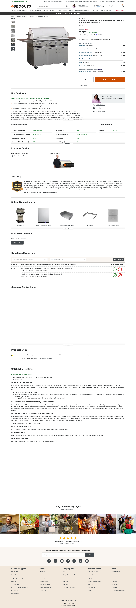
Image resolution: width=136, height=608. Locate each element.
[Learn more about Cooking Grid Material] (124, 52)
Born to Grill (91, 587)
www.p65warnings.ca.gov (45, 358)
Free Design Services (70, 1)
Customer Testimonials (69, 587)
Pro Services (80, 1)
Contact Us (14, 572)
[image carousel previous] (13, 18)
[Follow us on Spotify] (87, 561)
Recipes (90, 590)
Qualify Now (101, 34)
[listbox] (13, 32)
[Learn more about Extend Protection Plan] (124, 71)
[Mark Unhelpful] (120, 269)
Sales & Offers (116, 572)
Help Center (14, 590)
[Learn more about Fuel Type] (124, 46)
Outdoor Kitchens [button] (35, 10)
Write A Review (17, 242)
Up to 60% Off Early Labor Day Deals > (68, 13)
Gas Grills (32, 16)
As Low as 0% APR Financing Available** (53, 1)
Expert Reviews (92, 575)
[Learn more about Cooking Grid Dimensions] (29, 134)
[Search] (67, 6)
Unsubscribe (15, 594)
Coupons (114, 581)
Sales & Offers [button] (119, 10)
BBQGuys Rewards (45, 584)
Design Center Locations (91, 1)
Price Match (43, 575)
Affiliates (65, 581)
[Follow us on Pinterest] (74, 561)
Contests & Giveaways (118, 590)
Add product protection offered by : (90, 69)
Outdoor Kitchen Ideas (94, 581)
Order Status (15, 575)
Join (89, 555)
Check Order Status (110, 1)
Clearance (115, 575)
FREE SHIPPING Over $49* (20, 1)
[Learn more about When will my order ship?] (109, 39)
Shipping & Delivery (17, 578)
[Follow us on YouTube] (62, 561)
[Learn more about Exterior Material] (24, 131)
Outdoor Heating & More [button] (65, 10)
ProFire (81, 25)
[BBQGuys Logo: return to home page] (23, 6)
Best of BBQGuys (93, 572)
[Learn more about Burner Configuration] (124, 55)
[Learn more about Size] (124, 62)
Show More (68, 120)
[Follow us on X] (55, 561)
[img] (46, 48)
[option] (13, 23)
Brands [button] (95, 10)
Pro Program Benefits (46, 587)
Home (12, 16)
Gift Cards (101, 1)
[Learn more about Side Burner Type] (24, 138)
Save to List (83, 85)
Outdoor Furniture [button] (49, 10)
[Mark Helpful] (115, 269)
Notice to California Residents (20, 587)
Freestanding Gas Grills (42, 16)
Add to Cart (109, 79)
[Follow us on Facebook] (49, 561)
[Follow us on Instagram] (68, 561)
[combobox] (101, 45)
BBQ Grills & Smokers (22, 16)
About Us (65, 572)
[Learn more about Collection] (124, 65)
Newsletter (43, 590)
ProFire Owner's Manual (20, 156)
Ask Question (118, 259)
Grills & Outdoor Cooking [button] (19, 10)
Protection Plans (44, 581)
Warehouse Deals (117, 578)
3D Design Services (45, 578)
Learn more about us (67, 509)
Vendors (65, 584)
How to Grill (91, 584)
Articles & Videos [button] (106, 10)
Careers (65, 578)
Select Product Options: (85, 43)
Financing (42, 572)
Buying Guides (92, 578)
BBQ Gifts (114, 587)
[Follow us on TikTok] (80, 561)
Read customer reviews (67, 543)
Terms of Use (15, 584)
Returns (13, 581)
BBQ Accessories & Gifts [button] (82, 10)
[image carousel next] (13, 45)
